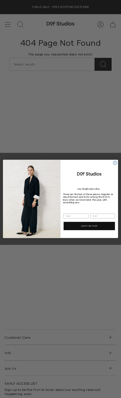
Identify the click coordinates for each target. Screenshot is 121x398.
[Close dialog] (115, 163)
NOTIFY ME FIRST (89, 226)
